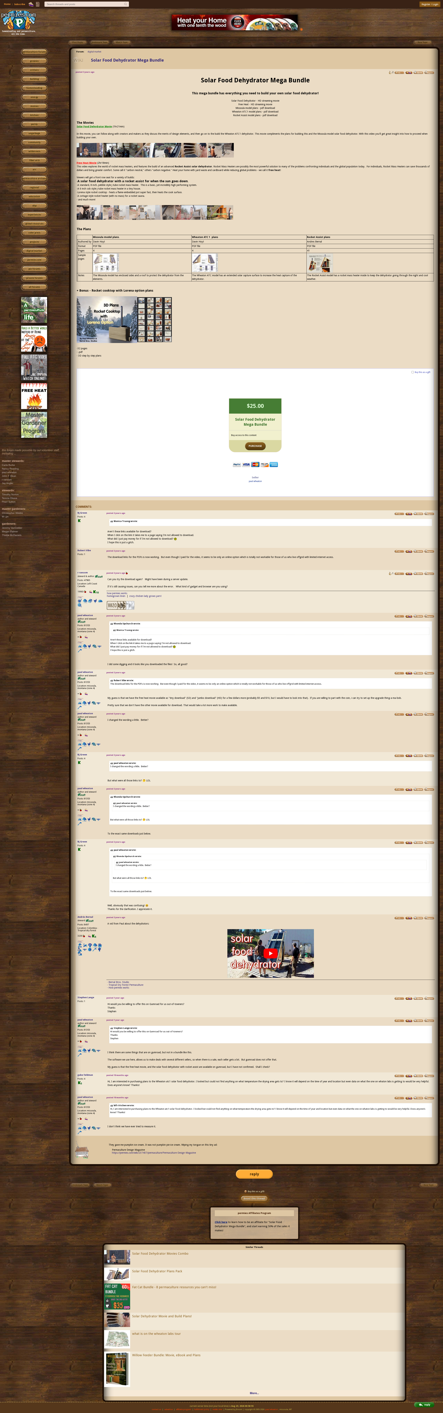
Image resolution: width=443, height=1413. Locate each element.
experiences (34, 215)
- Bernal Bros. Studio (118, 982)
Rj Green (82, 513)
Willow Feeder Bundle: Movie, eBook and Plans (166, 1355)
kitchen (34, 115)
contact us (156, 1409)
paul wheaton (255, 481)
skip (34, 206)
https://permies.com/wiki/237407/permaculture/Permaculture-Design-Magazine (154, 1153)
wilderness (34, 151)
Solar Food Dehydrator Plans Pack (157, 1271)
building (34, 79)
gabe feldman (85, 1075)
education (34, 196)
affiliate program (183, 1409)
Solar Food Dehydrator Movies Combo (160, 1253)
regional (34, 187)
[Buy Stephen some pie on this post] (409, 998)
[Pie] (31, 4)
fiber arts (34, 160)
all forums (34, 287)
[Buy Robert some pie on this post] (409, 551)
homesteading (34, 88)
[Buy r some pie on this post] (409, 573)
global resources (34, 224)
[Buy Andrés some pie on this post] (409, 917)
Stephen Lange (86, 997)
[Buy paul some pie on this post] (409, 616)
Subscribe (19, 4)
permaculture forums (34, 52)
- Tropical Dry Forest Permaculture (125, 984)
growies (34, 61)
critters (34, 70)
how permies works (117, 593)
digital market (34, 251)
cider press (34, 233)
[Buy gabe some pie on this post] (409, 1075)
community (34, 142)
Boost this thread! (254, 1198)
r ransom (83, 572)
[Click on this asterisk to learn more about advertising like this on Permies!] (301, 29)
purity (34, 124)
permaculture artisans (34, 178)
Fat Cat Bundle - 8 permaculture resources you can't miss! (174, 1287)
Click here (221, 1222)
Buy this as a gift (422, 372)
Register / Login (430, 4)
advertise (168, 1409)
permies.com (34, 260)
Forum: (80, 51)
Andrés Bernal (85, 917)
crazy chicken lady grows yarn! (145, 596)
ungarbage (34, 133)
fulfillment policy (201, 1409)
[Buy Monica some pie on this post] (409, 72)
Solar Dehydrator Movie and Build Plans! (162, 1316)
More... (254, 1393)
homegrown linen (116, 596)
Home (7, 4)
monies (34, 106)
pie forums (34, 269)
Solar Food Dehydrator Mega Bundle (127, 60)
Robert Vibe (84, 550)
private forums (34, 278)
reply (254, 1174)
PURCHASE (255, 446)
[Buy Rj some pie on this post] (409, 513)
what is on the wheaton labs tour (156, 1333)
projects (34, 242)
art (34, 169)
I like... (80, 597)
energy (34, 97)
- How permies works (118, 987)
